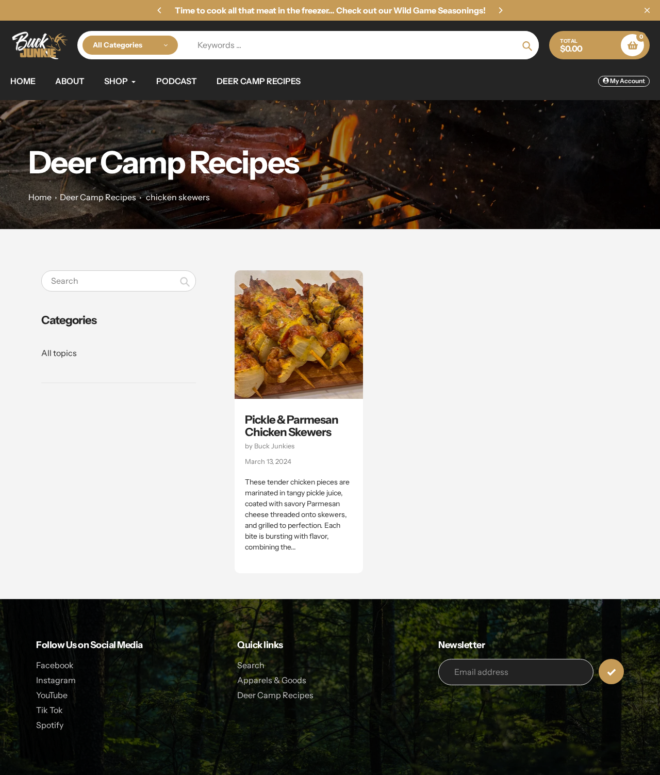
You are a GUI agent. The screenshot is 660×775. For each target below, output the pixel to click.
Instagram (56, 680)
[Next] (500, 10)
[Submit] (611, 671)
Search (251, 665)
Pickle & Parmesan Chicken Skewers (291, 426)
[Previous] (160, 10)
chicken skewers (178, 197)
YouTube (52, 695)
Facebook (55, 665)
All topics (59, 353)
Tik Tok (49, 710)
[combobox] (118, 281)
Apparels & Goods (271, 680)
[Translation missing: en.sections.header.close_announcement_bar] (647, 10)
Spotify (49, 725)
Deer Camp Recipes (98, 197)
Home (40, 197)
